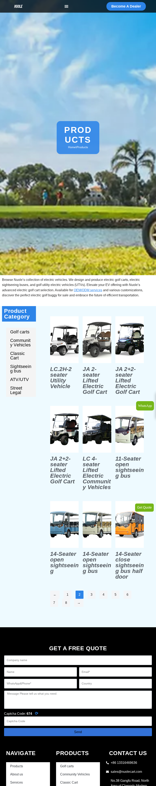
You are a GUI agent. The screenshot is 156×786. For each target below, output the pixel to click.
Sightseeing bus (20, 368)
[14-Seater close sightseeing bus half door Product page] (129, 524)
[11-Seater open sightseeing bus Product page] (129, 429)
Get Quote (144, 507)
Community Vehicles (20, 342)
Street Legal (16, 390)
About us (16, 774)
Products (16, 766)
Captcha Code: (21, 713)
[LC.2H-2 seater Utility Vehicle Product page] (64, 339)
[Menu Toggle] (66, 6)
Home (72, 147)
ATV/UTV (19, 379)
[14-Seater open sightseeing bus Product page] (97, 524)
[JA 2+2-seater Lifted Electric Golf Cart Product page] (129, 339)
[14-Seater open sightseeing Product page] (64, 524)
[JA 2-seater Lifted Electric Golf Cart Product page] (97, 339)
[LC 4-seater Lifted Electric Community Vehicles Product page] (97, 429)
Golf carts (19, 331)
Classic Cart (17, 355)
